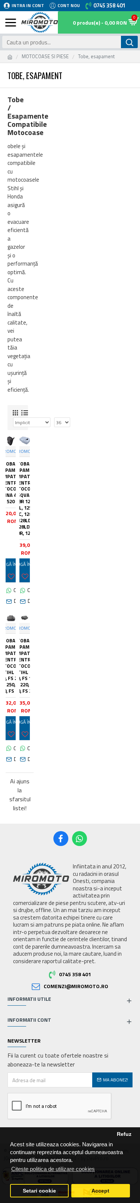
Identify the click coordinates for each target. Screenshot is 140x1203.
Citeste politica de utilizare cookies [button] (53, 1169)
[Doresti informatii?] (10, 601)
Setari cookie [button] (39, 1191)
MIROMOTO (25, 451)
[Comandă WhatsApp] (10, 590)
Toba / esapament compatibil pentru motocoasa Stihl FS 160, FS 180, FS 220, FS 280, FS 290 (25, 665)
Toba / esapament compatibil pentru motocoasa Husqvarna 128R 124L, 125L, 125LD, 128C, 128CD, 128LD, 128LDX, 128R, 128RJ (25, 498)
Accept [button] (100, 1191)
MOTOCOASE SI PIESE (45, 56)
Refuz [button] (124, 1134)
